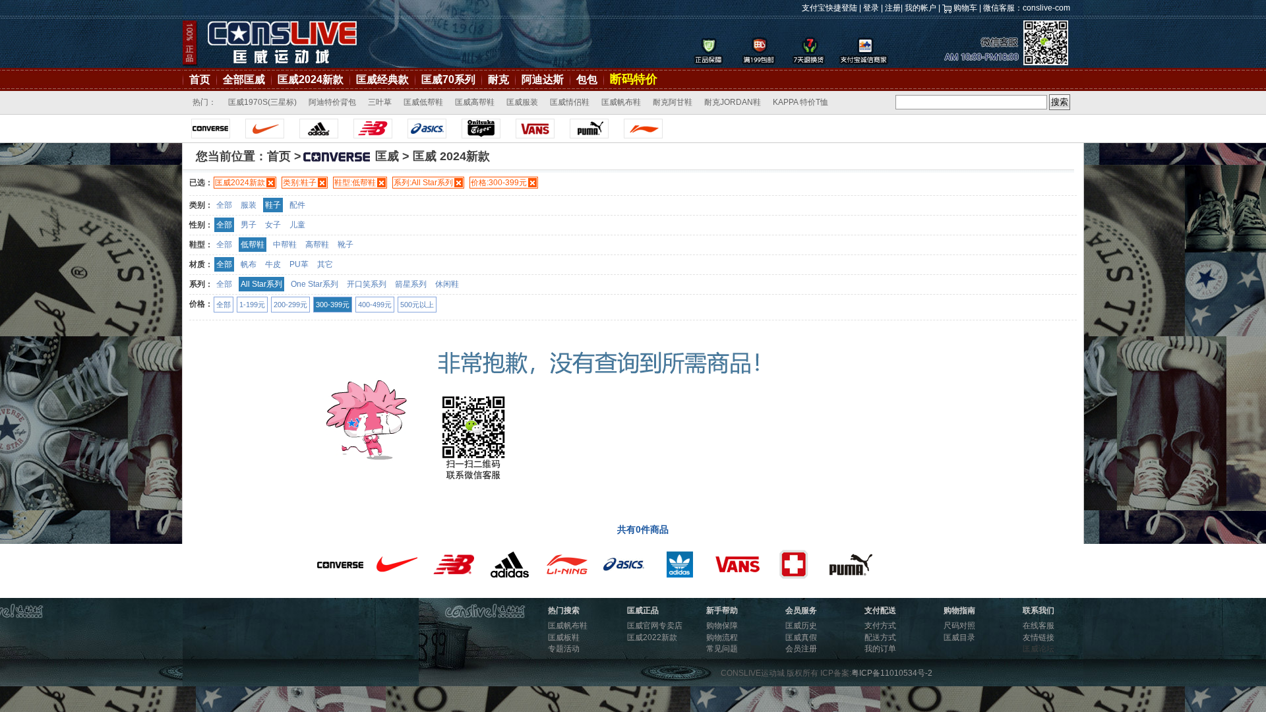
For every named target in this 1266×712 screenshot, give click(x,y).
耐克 (498, 79)
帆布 (248, 264)
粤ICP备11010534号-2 (891, 673)
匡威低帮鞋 (423, 102)
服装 (248, 205)
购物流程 (722, 637)
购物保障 (722, 625)
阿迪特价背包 (332, 102)
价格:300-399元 (499, 182)
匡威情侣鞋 (569, 102)
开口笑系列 (366, 284)
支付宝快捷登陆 (829, 8)
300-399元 (332, 305)
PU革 (299, 264)
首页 (199, 79)
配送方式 (880, 637)
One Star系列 (314, 284)
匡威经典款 (382, 79)
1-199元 (252, 305)
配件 (297, 205)
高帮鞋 (317, 244)
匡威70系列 (448, 79)
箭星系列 (411, 284)
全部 (224, 205)
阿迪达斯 (543, 79)
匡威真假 (801, 637)
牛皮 (273, 264)
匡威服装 (522, 102)
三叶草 (380, 102)
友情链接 (1038, 637)
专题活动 (564, 648)
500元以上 (417, 305)
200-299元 (290, 305)
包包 (586, 79)
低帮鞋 (252, 244)
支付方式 (880, 625)
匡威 (387, 156)
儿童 (297, 224)
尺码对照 (959, 625)
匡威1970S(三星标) (262, 102)
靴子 (345, 244)
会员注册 (801, 648)
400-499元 (375, 305)
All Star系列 (261, 284)
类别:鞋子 (299, 182)
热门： (204, 102)
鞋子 (273, 205)
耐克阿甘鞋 (672, 102)
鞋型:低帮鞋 (355, 182)
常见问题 (722, 648)
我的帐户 (920, 8)
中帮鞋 (285, 244)
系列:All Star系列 (423, 182)
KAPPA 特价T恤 (800, 102)
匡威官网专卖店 (654, 625)
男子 (248, 224)
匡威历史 (801, 625)
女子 (273, 224)
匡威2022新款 (652, 637)
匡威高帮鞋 (475, 102)
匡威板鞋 (564, 637)
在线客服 (1038, 625)
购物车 (965, 8)
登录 (871, 8)
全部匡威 (244, 79)
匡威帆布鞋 (621, 102)
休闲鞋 (447, 284)
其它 (325, 264)
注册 (893, 8)
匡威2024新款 (311, 79)
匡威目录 (959, 637)
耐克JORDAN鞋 (732, 102)
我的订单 (880, 648)
